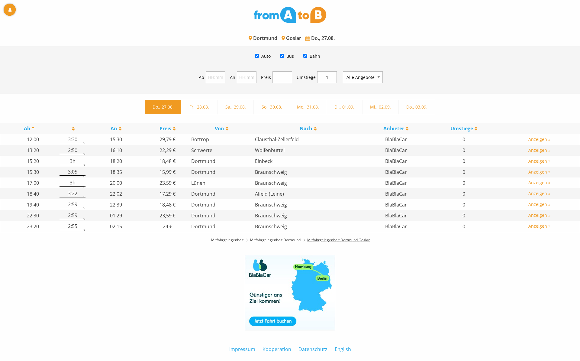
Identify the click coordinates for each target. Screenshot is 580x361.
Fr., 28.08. (199, 107)
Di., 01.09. (344, 107)
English (343, 349)
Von (219, 128)
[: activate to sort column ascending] (72, 128)
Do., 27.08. (163, 107)
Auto (266, 56)
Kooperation (277, 349)
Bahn (315, 56)
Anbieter (393, 128)
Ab (201, 77)
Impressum (242, 349)
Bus (290, 56)
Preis (266, 77)
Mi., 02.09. (380, 107)
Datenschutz (312, 349)
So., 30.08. (272, 107)
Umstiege (306, 77)
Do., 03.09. (416, 107)
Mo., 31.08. (308, 107)
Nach (306, 128)
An (232, 77)
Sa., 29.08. (235, 107)
